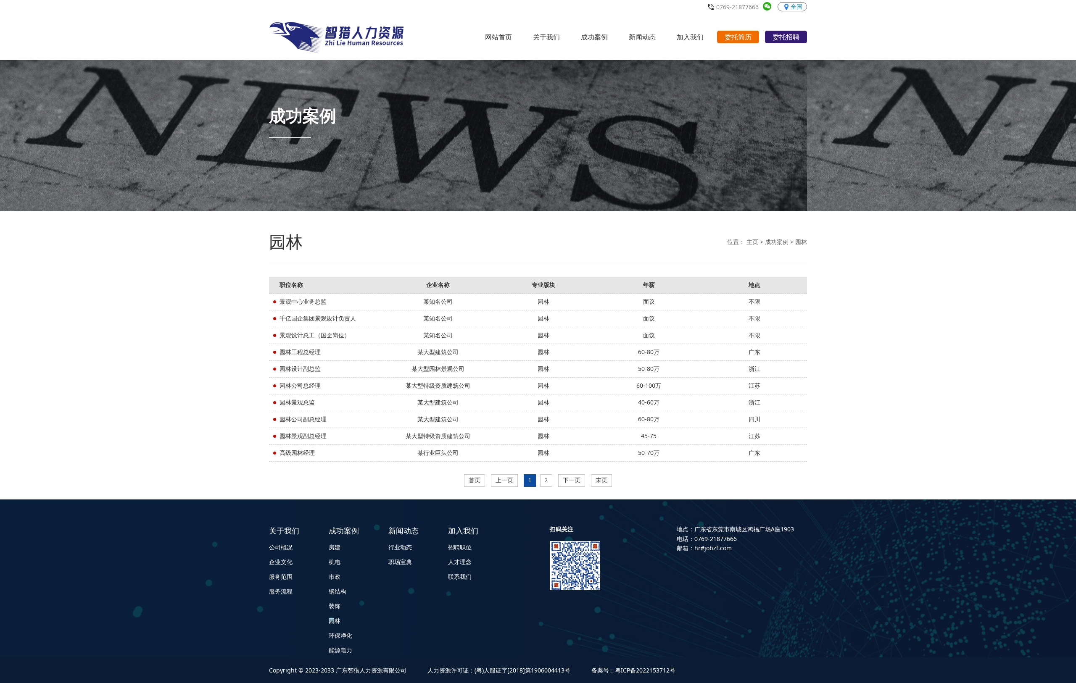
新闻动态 (403, 530)
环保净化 (340, 635)
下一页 (571, 480)
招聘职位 (460, 547)
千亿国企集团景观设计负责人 (318, 318)
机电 (334, 562)
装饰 (334, 606)
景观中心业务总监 (303, 301)
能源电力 (340, 650)
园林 (801, 242)
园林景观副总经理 (303, 436)
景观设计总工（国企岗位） (315, 335)
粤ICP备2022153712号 (645, 670)
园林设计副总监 (300, 369)
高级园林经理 (297, 453)
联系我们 (460, 577)
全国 (796, 7)
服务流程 (281, 591)
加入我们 (463, 530)
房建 (334, 547)
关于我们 (284, 530)
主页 (752, 242)
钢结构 (337, 591)
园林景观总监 (297, 402)
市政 (334, 577)
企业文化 (281, 562)
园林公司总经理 (300, 385)
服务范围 (281, 577)
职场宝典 (400, 562)
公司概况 (281, 547)
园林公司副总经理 (303, 419)
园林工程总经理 (300, 352)
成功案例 (777, 242)
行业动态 (400, 547)
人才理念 (460, 562)
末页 (601, 480)
